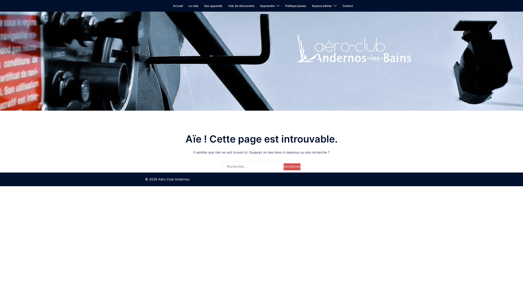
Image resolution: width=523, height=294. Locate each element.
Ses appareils (213, 6)
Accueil (178, 6)
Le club (193, 6)
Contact (347, 6)
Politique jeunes (295, 6)
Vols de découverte (241, 6)
